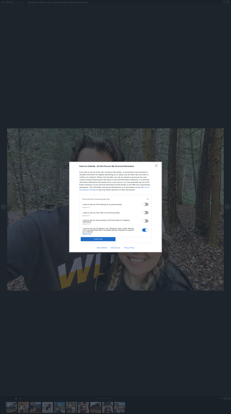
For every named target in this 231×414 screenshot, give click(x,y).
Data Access (115, 248)
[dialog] (115, 207)
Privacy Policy (129, 248)
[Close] (157, 166)
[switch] (145, 204)
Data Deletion (102, 248)
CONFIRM (98, 239)
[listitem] (115, 199)
